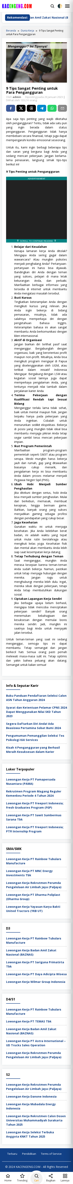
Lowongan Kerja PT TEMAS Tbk (29, 1021)
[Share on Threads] (31, 108)
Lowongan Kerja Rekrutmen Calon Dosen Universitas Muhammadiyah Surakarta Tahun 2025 (36, 1120)
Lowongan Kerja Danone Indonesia (31, 1096)
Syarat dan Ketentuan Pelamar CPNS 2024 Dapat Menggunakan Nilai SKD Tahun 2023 (36, 712)
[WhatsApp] (52, 108)
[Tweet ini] (21, 108)
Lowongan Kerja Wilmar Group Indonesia (35, 982)
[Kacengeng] (25, 6)
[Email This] (62, 108)
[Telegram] (41, 108)
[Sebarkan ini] (10, 108)
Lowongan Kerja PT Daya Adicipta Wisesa (36, 974)
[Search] (52, 6)
